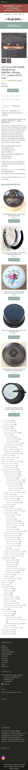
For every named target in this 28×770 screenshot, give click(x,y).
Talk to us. (21, 741)
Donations (4, 662)
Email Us (6, 684)
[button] (4, 2)
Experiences (5, 650)
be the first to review (14, 80)
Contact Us (4, 666)
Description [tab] (6, 106)
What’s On (4, 648)
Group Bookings (6, 654)
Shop (3, 664)
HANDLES (5, 115)
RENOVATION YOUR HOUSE (11, 113)
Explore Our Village (7, 652)
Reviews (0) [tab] (16, 106)
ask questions (13, 169)
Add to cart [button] (14, 221)
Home (3, 646)
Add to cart (13, 90)
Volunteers (4, 660)
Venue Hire (4, 656)
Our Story (4, 658)
